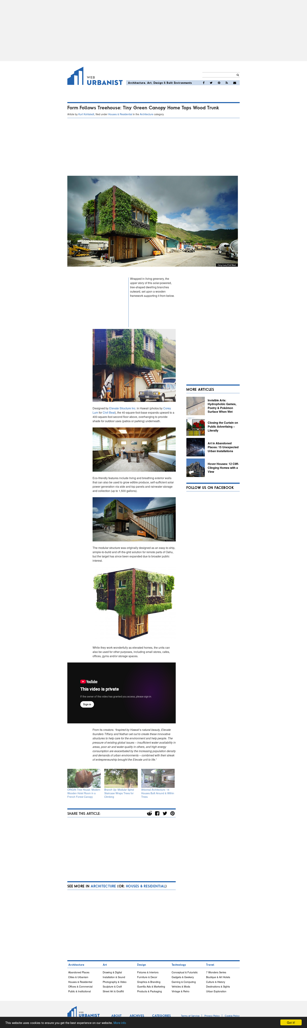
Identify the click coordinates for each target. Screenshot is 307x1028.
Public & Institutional (79, 991)
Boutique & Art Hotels (218, 977)
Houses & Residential (120, 114)
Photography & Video (114, 982)
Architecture (136, 82)
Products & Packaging (149, 991)
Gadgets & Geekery (183, 977)
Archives (137, 1015)
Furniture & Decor (147, 977)
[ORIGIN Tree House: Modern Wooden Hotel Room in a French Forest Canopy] (84, 778)
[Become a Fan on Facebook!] (203, 83)
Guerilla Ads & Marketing (151, 986)
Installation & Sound (114, 977)
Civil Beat (109, 412)
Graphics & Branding (148, 982)
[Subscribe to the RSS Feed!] (227, 83)
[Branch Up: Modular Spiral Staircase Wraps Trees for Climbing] (121, 778)
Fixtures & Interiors (147, 972)
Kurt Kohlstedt (86, 114)
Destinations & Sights (218, 986)
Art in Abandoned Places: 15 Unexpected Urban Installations (223, 447)
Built (170, 82)
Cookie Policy (232, 1015)
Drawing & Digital (112, 972)
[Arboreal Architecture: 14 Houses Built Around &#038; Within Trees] (158, 778)
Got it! (291, 1022)
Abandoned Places (78, 972)
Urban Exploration (216, 991)
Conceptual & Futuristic (185, 972)
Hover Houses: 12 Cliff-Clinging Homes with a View (223, 467)
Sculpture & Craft (112, 986)
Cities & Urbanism (78, 977)
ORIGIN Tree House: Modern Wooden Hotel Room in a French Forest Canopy (83, 793)
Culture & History (215, 982)
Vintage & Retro (180, 991)
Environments (183, 82)
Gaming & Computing (184, 982)
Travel (210, 964)
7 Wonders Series (216, 972)
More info (120, 1022)
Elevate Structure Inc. (122, 408)
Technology (179, 964)
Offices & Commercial (80, 986)
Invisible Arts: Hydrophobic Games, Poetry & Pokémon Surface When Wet (222, 406)
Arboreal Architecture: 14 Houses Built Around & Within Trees (157, 793)
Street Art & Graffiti (113, 991)
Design (158, 82)
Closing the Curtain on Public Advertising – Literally (223, 426)
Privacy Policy (212, 1015)
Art (149, 82)
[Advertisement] (153, 30)
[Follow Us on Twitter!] (211, 83)
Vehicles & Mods (181, 986)
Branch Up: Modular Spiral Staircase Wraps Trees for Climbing (119, 793)
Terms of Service (190, 1015)
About (116, 1015)
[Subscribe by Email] (235, 83)
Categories (161, 1015)
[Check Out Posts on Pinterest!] (219, 83)
